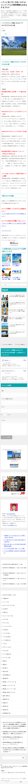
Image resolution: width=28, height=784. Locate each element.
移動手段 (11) (6, 699)
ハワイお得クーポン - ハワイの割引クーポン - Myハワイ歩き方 (14, 749)
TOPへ (21, 781)
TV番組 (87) (6, 598)
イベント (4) (6, 602)
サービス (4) (6, 622)
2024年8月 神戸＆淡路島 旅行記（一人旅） (13, 564)
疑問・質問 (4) (6, 695)
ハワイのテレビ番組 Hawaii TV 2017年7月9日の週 (17, 325)
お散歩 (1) (5, 612)
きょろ (6, 360)
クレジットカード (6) (8, 615)
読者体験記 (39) (6, 713)
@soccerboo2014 (11, 513)
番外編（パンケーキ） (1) (9, 685)
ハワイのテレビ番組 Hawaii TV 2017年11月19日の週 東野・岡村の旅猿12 (17, 296)
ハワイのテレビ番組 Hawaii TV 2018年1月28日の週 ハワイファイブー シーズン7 (17, 304)
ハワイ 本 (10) (6, 633)
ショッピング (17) (7, 626)
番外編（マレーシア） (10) (9, 688)
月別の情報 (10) (6, 675)
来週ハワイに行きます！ (16, 733)
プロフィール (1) (7, 647)
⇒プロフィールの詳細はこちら (9, 525)
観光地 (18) (5, 709)
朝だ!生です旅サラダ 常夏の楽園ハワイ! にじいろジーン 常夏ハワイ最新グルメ (17, 311)
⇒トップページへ (6, 230)
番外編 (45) (5, 678)
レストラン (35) (6, 657)
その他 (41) (5, 629)
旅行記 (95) (5, 671)
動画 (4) (5, 664)
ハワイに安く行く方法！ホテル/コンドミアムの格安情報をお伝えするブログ (14, 4)
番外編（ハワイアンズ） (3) (9, 681)
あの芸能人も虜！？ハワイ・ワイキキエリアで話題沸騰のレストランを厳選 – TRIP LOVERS (14, 726)
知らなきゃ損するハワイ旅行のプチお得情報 (13, 747)
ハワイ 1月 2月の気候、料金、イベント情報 (14, 548)
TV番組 (3, 30)
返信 (25, 360)
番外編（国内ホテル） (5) (9, 692)
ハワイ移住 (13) (6, 640)
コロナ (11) (5, 619)
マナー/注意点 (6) (7, 654)
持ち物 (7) (5, 668)
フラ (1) (5, 643)
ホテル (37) (5, 650)
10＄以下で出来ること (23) (9, 595)
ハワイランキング (14, 245)
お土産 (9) (5, 608)
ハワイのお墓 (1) (7, 636)
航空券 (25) (5, 706)
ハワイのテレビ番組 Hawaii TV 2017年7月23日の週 (21, 344)
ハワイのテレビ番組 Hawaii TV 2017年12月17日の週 (17, 333)
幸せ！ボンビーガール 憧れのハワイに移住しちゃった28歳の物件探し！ (17, 318)
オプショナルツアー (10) (8, 605)
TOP (14, 767)
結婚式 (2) (5, 702)
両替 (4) (5, 661)
